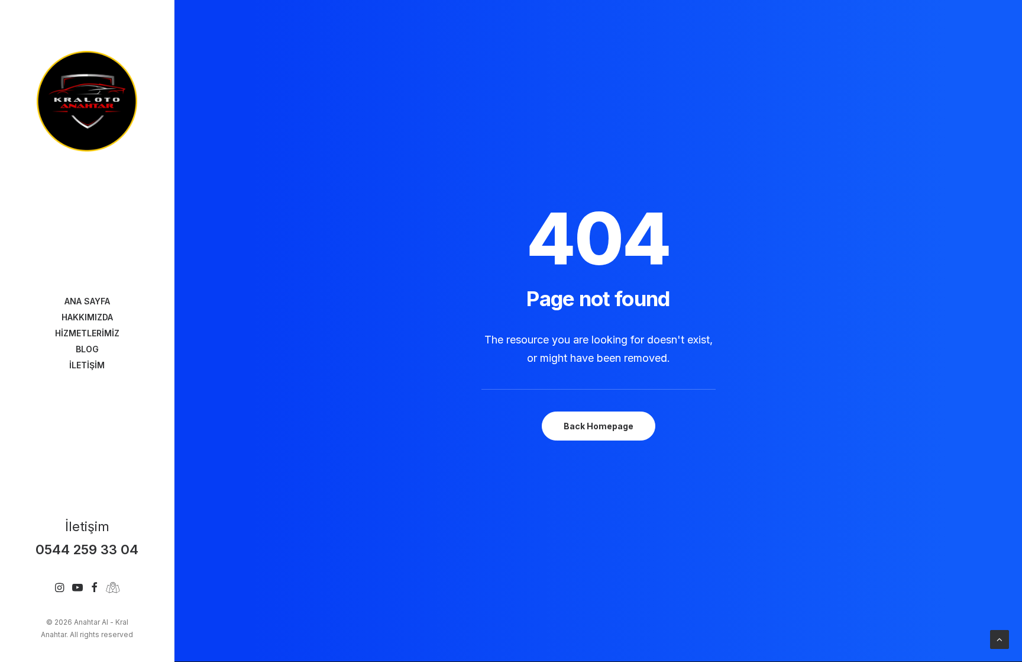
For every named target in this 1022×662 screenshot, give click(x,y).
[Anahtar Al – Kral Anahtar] (87, 101)
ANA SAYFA (87, 301)
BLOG (87, 349)
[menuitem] (87, 301)
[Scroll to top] (999, 638)
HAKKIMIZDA (87, 317)
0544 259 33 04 (86, 549)
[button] (59, 588)
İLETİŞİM (87, 365)
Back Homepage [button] (598, 426)
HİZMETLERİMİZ (87, 333)
